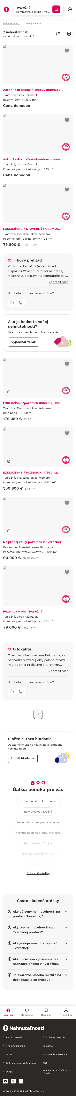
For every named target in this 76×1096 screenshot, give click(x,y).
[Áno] (12, 303)
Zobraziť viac (58, 282)
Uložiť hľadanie (22, 758)
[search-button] (56, 9)
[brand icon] (6, 9)
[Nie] (21, 303)
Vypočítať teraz (23, 342)
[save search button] (69, 34)
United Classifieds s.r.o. (34, 1091)
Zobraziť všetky (38, 873)
